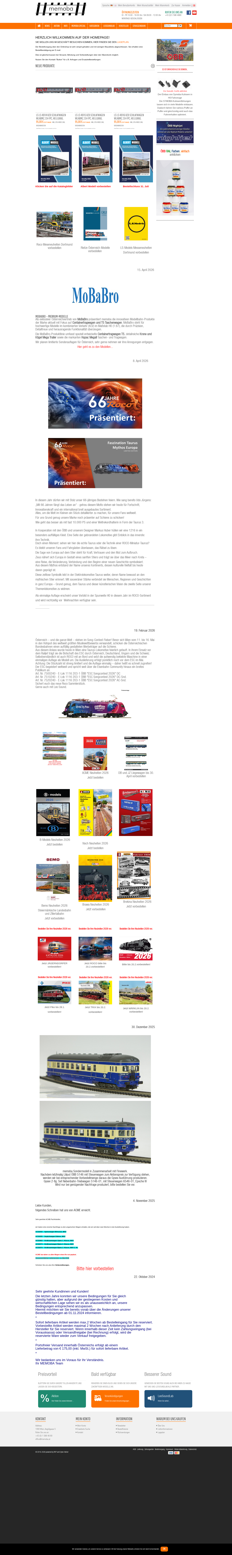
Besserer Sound (157, 1374)
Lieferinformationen (165, 1429)
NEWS (47, 25)
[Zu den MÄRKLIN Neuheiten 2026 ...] (136, 1003)
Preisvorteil (47, 1374)
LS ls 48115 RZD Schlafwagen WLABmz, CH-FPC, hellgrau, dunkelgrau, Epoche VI (90, 118)
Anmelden (186, 5)
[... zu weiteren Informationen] (95, 1066)
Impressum (170, 1449)
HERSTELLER (123, 25)
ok (164, 1549)
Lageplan (161, 1433)
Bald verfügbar (103, 1374)
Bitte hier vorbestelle (94, 1269)
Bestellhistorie (122, 1429)
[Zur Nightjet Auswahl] (175, 132)
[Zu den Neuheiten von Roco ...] (95, 959)
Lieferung (140, 1449)
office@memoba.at (42, 1439)
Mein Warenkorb (162, 5)
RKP (55, 1452)
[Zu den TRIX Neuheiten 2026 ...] (95, 992)
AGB (134, 1449)
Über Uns (161, 1426)
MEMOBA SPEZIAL (78, 25)
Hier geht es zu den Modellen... (95, 347)
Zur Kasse (175, 5)
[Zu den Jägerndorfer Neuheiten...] (54, 959)
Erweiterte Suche (83, 1429)
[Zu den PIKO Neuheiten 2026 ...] (54, 1003)
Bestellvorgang (160, 1449)
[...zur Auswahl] (55, 181)
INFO (65, 25)
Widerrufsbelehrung (181, 1449)
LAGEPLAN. (123, 42)
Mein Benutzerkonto (126, 5)
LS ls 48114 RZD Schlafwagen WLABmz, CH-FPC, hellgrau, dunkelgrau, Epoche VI (51, 118)
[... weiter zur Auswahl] (96, 181)
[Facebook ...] (189, 14)
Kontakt (80, 1433)
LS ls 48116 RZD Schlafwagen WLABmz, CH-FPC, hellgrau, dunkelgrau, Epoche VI (129, 118)
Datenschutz (193, 1449)
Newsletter (121, 1426)
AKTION (57, 25)
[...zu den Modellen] (94, 721)
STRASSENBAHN (139, 25)
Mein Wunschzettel (145, 5)
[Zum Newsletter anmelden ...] (194, 14)
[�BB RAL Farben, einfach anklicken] (175, 188)
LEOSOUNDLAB (109, 25)
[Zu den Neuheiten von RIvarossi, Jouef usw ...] (136, 959)
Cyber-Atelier (64, 1452)
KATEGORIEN (94, 25)
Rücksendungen (123, 1433)
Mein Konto (81, 1426)
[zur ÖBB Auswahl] (175, 60)
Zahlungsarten (149, 1449)
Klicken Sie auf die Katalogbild (53, 186)
